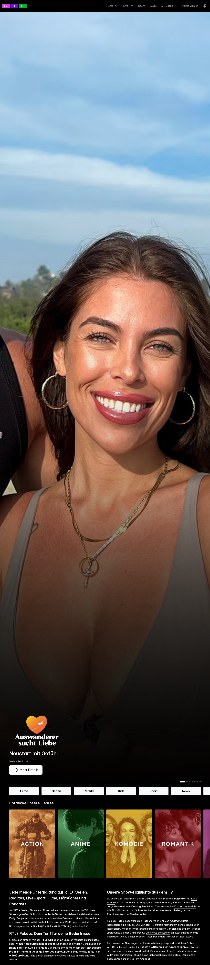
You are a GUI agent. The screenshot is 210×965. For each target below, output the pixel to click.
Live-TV (134, 959)
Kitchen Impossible (185, 906)
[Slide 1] (182, 781)
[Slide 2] (187, 781)
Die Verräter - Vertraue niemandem (156, 925)
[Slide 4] (192, 781)
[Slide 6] (197, 781)
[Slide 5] (195, 781)
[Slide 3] (189, 781)
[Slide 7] (200, 781)
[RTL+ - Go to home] (17, 5)
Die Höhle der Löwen (158, 932)
